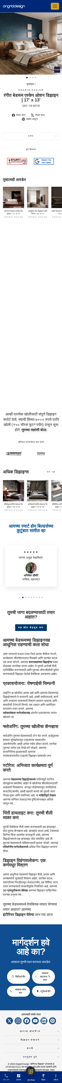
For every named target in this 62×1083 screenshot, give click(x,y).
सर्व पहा (51, 472)
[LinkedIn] (43, 1020)
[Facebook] (26, 1020)
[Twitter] (9, 1020)
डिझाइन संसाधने (30, 1040)
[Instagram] (18, 1020)
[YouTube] (35, 1020)
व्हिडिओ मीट (20, 976)
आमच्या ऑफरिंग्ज (30, 1031)
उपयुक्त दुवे (30, 1057)
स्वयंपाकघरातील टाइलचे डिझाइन (20, 755)
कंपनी (30, 1048)
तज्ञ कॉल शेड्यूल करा (31, 627)
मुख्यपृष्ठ (30, 84)
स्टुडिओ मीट (45, 991)
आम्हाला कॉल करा (20, 991)
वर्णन (31, 136)
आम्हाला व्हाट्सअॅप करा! (45, 976)
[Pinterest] (52, 1020)
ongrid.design (31, 90)
